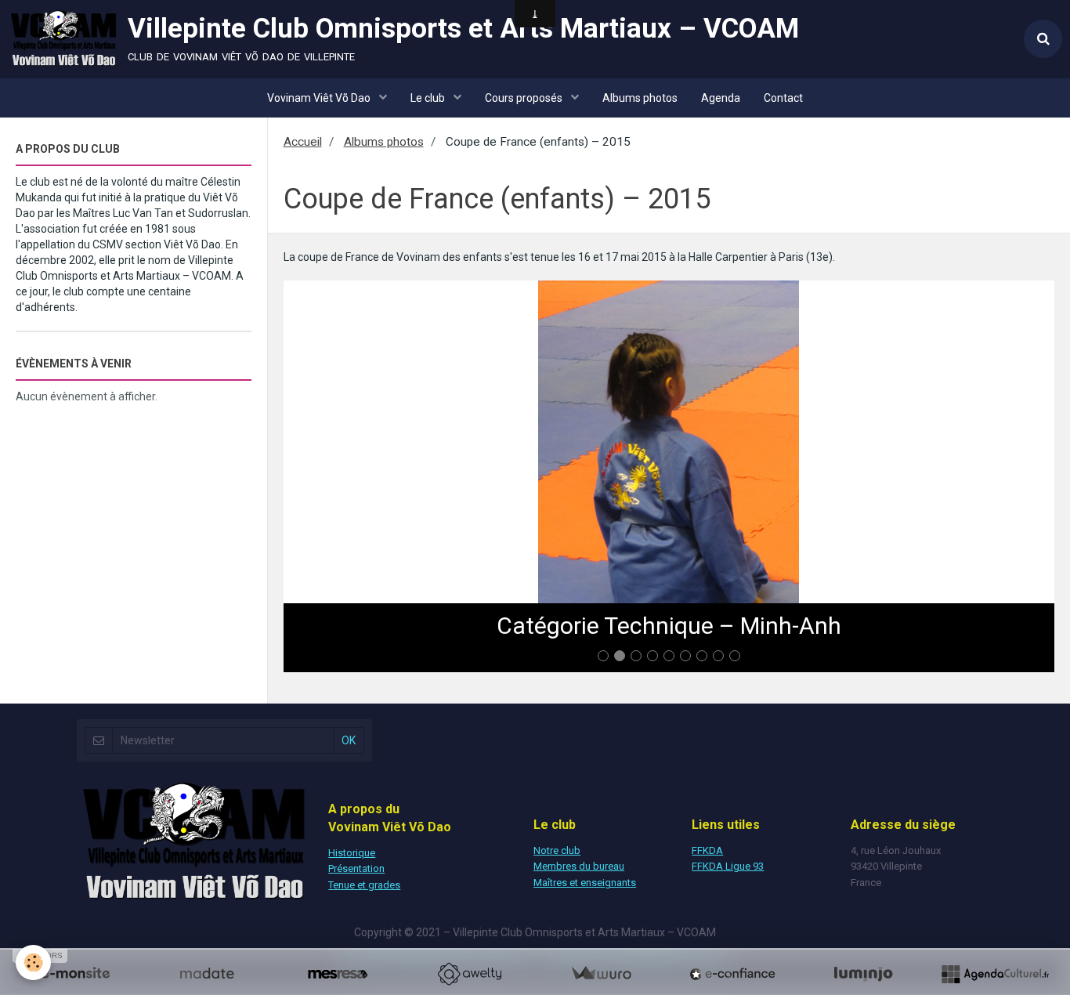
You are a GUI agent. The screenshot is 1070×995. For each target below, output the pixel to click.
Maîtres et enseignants (584, 882)
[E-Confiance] (732, 974)
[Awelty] (469, 974)
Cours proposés (525, 98)
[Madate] (207, 974)
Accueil (303, 142)
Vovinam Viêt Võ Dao (320, 98)
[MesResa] (337, 974)
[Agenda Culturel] (995, 974)
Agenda (720, 98)
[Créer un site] (75, 974)
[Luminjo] (863, 974)
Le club (428, 98)
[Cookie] (33, 962)
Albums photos (640, 98)
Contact (783, 98)
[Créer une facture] (601, 974)
